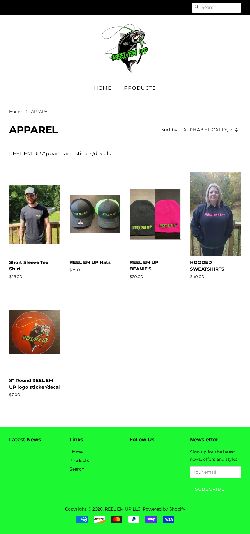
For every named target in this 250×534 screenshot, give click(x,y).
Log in (108, 7)
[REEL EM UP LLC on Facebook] (133, 453)
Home (103, 88)
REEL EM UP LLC (123, 509)
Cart (180, 7)
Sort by (169, 129)
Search (77, 469)
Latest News (25, 439)
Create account (142, 7)
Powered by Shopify (164, 509)
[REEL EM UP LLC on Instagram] (143, 453)
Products (140, 88)
